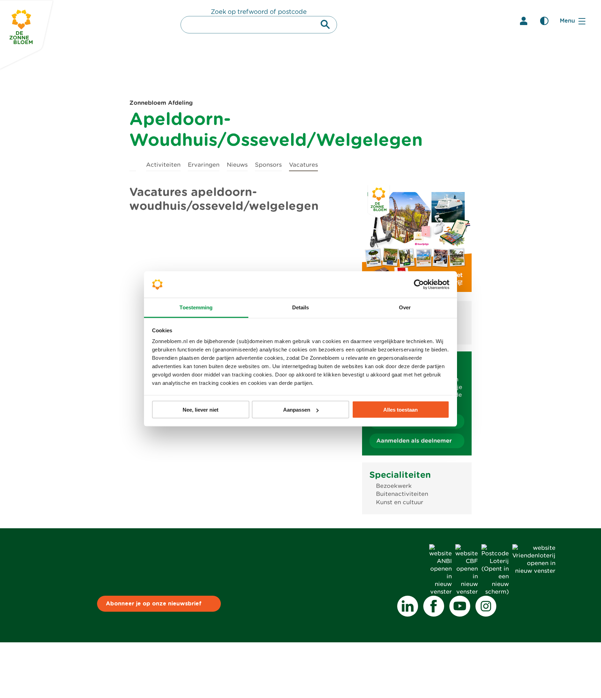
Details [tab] (300, 307)
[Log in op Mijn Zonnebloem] (523, 21)
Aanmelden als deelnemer (414, 440)
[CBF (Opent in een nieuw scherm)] (466, 591)
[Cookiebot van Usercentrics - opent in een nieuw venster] (418, 284)
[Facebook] (433, 606)
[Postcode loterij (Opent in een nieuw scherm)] (495, 591)
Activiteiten (163, 164)
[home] (132, 164)
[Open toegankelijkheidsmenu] (544, 21)
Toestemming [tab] (196, 307)
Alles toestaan (400, 410)
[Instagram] (485, 606)
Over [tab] (405, 307)
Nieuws (237, 164)
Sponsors (268, 164)
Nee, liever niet (200, 410)
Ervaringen (203, 164)
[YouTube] (459, 606)
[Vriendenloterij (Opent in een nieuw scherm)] (533, 571)
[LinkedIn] (407, 606)
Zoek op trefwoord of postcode (259, 12)
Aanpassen (296, 410)
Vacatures (303, 164)
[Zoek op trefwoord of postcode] (325, 24)
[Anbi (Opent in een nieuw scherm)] (440, 591)
